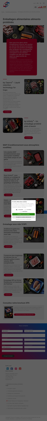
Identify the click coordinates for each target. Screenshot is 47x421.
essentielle (20, 209)
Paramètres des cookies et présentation (23, 219)
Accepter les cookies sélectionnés (23, 217)
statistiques (24, 211)
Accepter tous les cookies (24, 214)
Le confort (29, 209)
